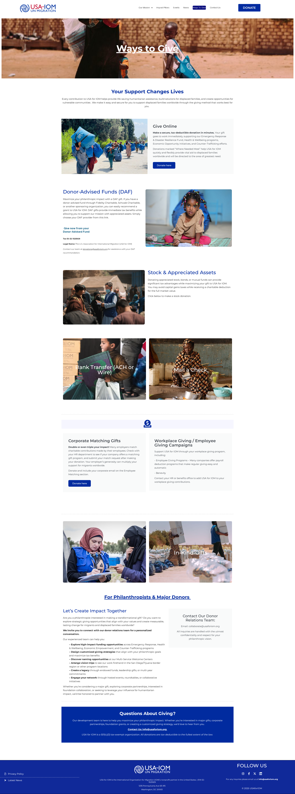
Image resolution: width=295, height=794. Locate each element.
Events (176, 7)
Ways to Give (199, 7)
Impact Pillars (162, 7)
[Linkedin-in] (260, 773)
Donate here (164, 165)
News (186, 7)
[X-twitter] (254, 773)
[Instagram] (243, 773)
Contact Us (215, 7)
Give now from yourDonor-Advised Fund (76, 230)
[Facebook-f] (249, 773)
